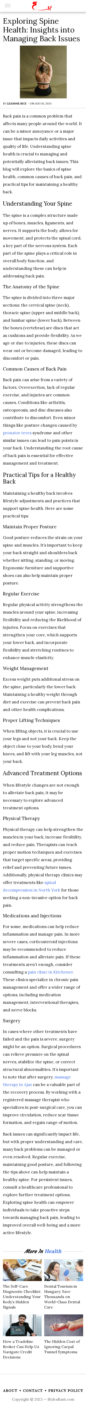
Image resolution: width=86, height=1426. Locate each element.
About (10, 1390)
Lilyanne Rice (17, 103)
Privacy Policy (65, 1390)
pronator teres (17, 432)
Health (52, 1251)
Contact (33, 1390)
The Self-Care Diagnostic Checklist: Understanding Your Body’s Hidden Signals (22, 1296)
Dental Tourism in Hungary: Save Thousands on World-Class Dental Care (62, 1296)
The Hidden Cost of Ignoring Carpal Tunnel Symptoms (62, 1346)
